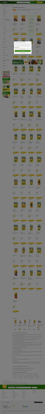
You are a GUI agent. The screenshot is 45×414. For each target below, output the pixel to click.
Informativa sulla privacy (17, 47)
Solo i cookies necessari (22, 52)
